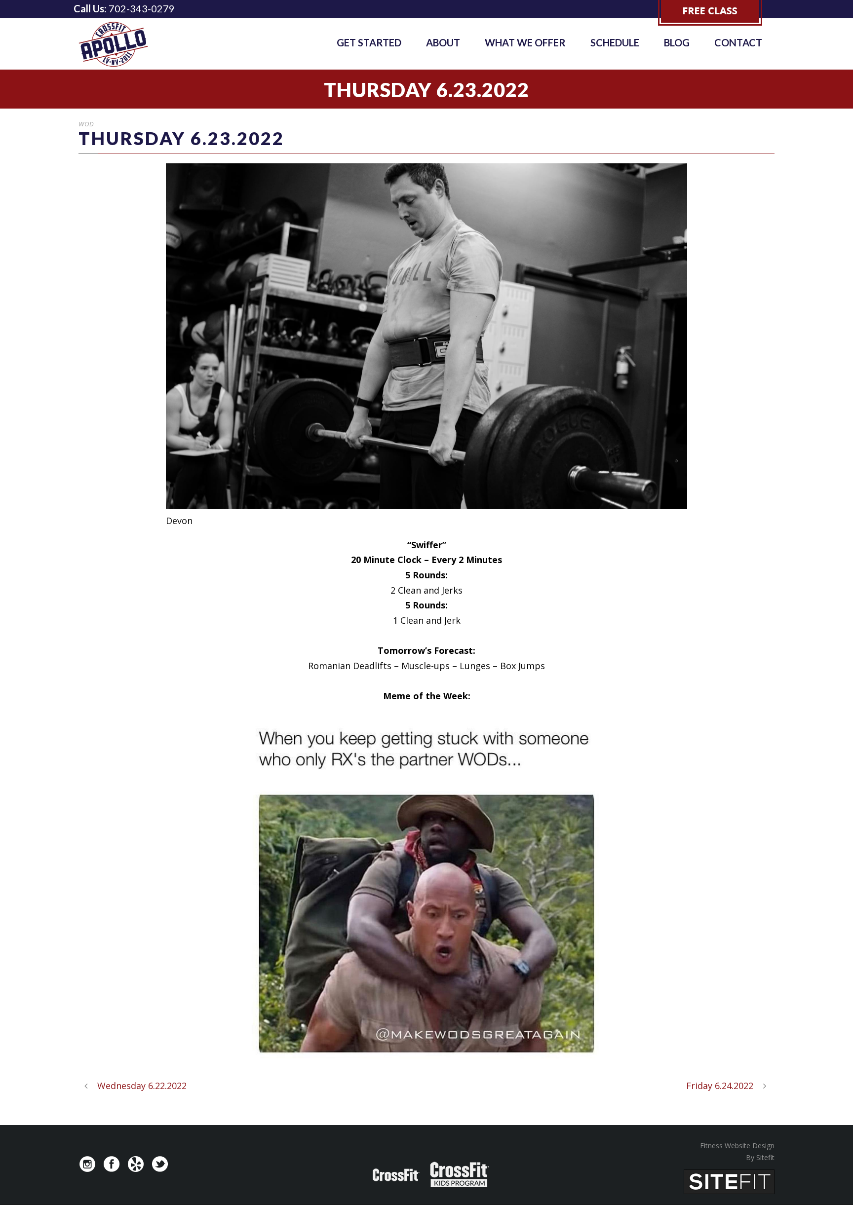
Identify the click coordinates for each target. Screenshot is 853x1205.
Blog (677, 42)
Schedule (614, 42)
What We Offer (525, 42)
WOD (86, 123)
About (443, 42)
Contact (738, 42)
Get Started (369, 42)
